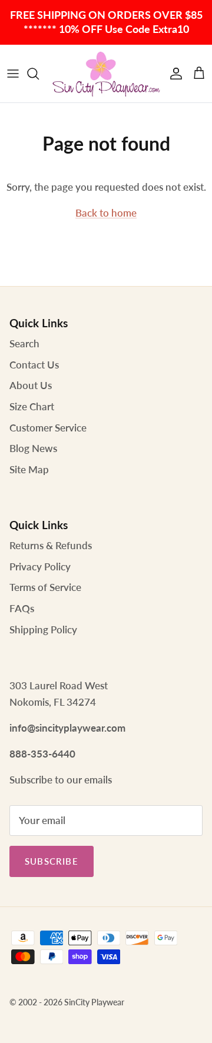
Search (24, 343)
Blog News (33, 448)
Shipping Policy (43, 629)
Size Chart (31, 406)
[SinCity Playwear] (106, 74)
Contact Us (34, 364)
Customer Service (48, 427)
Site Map (29, 469)
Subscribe (51, 861)
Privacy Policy (40, 566)
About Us (30, 385)
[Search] (39, 74)
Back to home (106, 213)
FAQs (21, 608)
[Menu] (13, 74)
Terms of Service (45, 587)
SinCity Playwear (94, 1002)
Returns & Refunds (50, 545)
